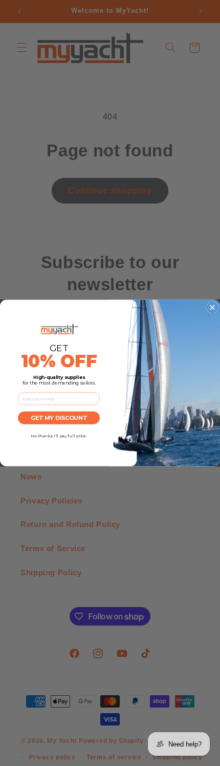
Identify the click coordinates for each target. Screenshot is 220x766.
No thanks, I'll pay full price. (59, 435)
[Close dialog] (212, 308)
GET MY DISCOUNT (59, 417)
